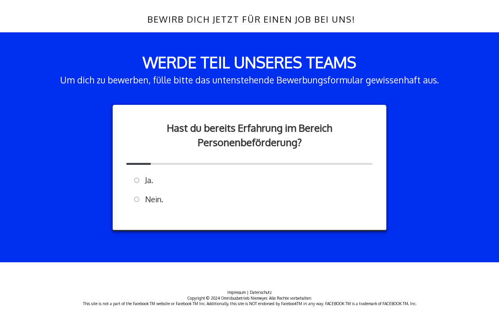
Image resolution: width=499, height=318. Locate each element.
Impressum (236, 292)
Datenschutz (261, 292)
